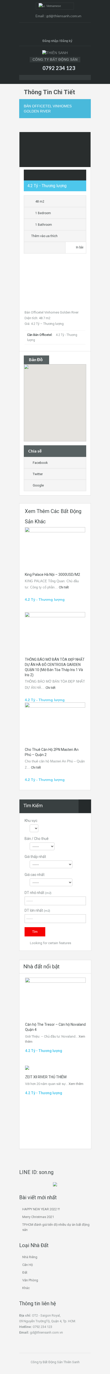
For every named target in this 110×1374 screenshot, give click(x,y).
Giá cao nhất (35, 875)
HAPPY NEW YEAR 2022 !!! (41, 1209)
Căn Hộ (27, 1265)
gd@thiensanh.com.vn (63, 16)
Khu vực (31, 821)
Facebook (40, 463)
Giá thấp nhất (35, 857)
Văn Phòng (30, 1280)
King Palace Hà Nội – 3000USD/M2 (52, 574)
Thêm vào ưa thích (44, 236)
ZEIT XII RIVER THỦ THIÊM (46, 1077)
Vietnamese (53, 5)
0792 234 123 (58, 68)
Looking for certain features (50, 943)
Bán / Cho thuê (37, 839)
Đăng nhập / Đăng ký (57, 41)
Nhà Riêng (29, 1257)
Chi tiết (64, 587)
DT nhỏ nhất (38, 893)
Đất (24, 1272)
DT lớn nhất (37, 910)
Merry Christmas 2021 (38, 1217)
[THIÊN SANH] (55, 52)
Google (38, 485)
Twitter (38, 474)
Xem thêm (76, 1084)
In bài (79, 247)
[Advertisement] (55, 284)
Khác (26, 1288)
